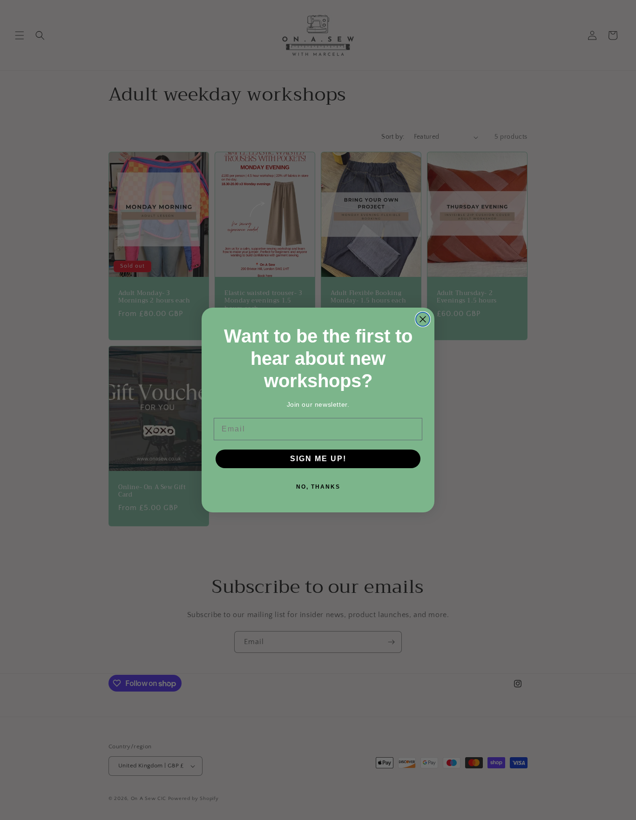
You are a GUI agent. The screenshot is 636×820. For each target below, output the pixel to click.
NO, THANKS (318, 487)
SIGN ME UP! (318, 459)
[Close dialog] (423, 319)
